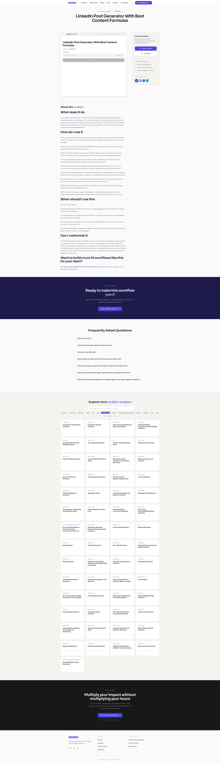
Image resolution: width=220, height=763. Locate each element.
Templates (101, 749)
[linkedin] (147, 80)
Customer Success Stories (137, 740)
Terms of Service (134, 743)
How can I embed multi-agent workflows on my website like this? (103, 373)
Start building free (142, 3)
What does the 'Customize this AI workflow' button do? (99, 359)
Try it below (147, 53)
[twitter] (140, 80)
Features (84, 3)
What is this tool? (84, 338)
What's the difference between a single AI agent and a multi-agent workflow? (108, 380)
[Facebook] (73, 748)
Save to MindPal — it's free (108, 309)
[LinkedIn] (77, 748)
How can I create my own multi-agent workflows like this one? (102, 366)
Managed (100, 743)
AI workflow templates (104, 11)
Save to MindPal (147, 48)
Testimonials (93, 3)
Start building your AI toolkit (109, 715)
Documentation (102, 746)
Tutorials (115, 3)
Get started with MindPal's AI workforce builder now (78, 267)
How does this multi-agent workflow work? (94, 345)
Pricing (102, 3)
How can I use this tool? (86, 352)
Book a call (103, 267)
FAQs (108, 3)
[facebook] (143, 80)
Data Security (133, 746)
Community (124, 3)
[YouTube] (70, 748)
